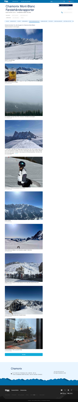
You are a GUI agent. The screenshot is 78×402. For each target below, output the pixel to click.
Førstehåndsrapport (34, 21)
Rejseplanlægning (25, 1)
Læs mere (16, 153)
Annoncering (23, 390)
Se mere (23, 354)
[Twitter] (65, 390)
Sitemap (27, 394)
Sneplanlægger (58, 21)
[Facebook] (71, 390)
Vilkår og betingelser (21, 394)
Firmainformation (7, 394)
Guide (7, 21)
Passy (22, 17)
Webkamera (25, 21)
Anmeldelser (44, 21)
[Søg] (64, 1)
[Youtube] (61, 390)
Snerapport (15, 1)
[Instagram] (68, 390)
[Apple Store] (70, 393)
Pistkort (51, 21)
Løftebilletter (67, 21)
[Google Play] (63, 393)
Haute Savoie (15, 15)
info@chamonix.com (60, 373)
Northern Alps (24, 15)
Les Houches (16, 17)
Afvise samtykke (42, 394)
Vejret (19, 21)
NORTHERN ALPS (11, 12)
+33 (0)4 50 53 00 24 (67, 12)
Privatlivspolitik (14, 394)
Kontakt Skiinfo (15, 390)
